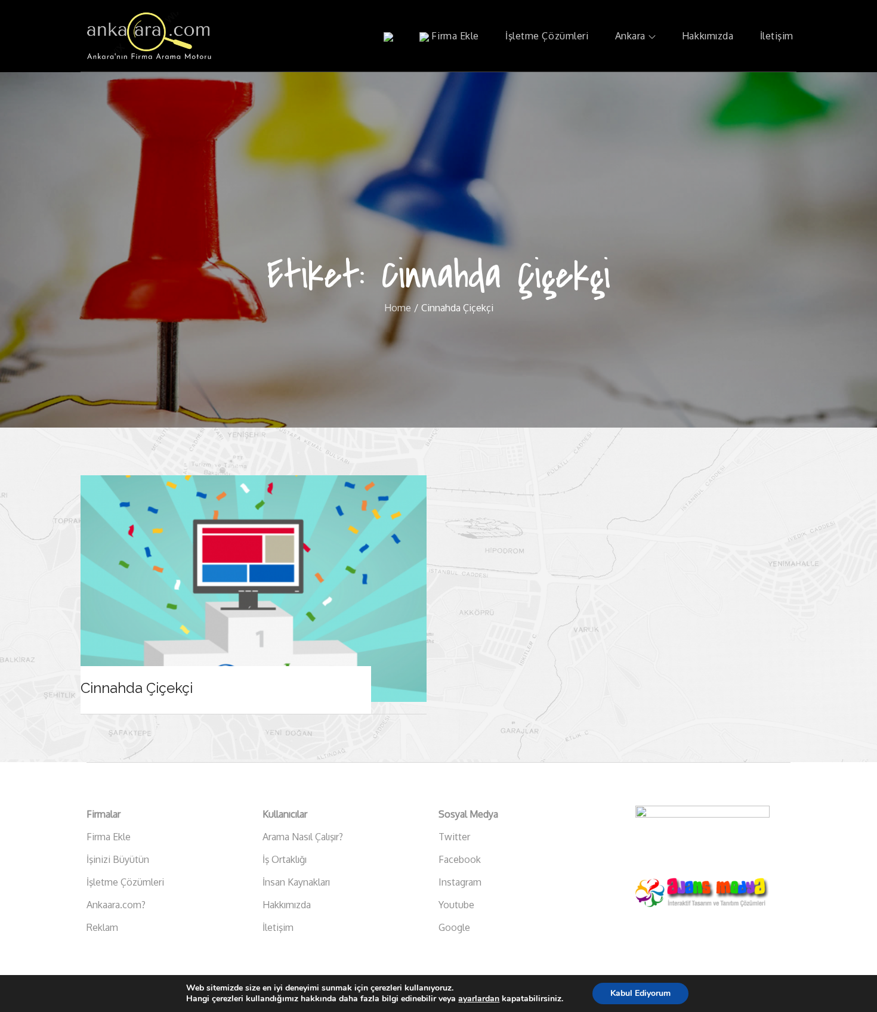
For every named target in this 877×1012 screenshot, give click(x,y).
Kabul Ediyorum (640, 993)
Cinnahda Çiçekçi (137, 688)
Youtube (456, 905)
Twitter (454, 837)
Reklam (102, 927)
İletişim (776, 36)
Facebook (459, 859)
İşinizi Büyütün (118, 859)
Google (454, 927)
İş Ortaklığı (285, 859)
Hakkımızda (708, 36)
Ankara (630, 36)
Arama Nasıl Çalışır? (303, 837)
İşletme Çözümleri (547, 36)
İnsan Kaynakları (296, 882)
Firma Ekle (454, 36)
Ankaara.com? (116, 905)
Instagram (459, 882)
